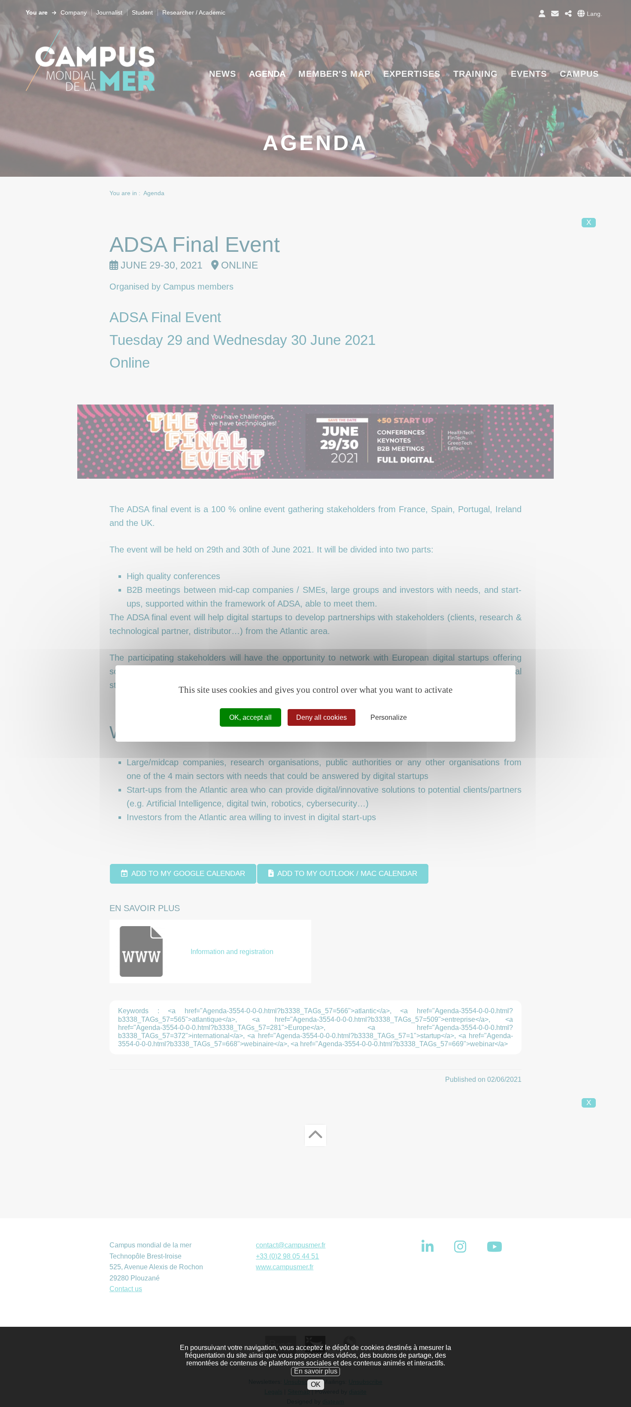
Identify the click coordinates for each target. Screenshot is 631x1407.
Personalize (388, 717)
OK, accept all (250, 717)
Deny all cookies (321, 717)
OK (316, 1384)
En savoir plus (315, 1371)
